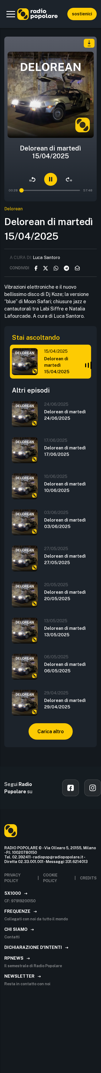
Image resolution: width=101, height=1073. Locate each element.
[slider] (21, 190)
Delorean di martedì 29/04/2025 (65, 703)
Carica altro (50, 731)
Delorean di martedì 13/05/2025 (65, 631)
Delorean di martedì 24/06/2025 (65, 415)
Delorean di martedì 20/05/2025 (65, 595)
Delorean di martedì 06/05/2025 (65, 667)
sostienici (82, 13)
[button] (10, 14)
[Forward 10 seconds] (69, 179)
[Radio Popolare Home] (37, 14)
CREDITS (88, 878)
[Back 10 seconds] (32, 179)
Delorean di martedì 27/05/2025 (65, 559)
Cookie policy (50, 878)
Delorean (13, 208)
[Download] (89, 43)
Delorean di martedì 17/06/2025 (65, 451)
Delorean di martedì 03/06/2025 (65, 523)
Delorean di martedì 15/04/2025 (56, 365)
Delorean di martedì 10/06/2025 (65, 487)
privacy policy (12, 878)
